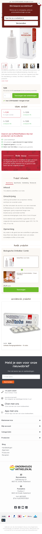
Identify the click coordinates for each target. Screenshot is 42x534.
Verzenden (21, 23)
